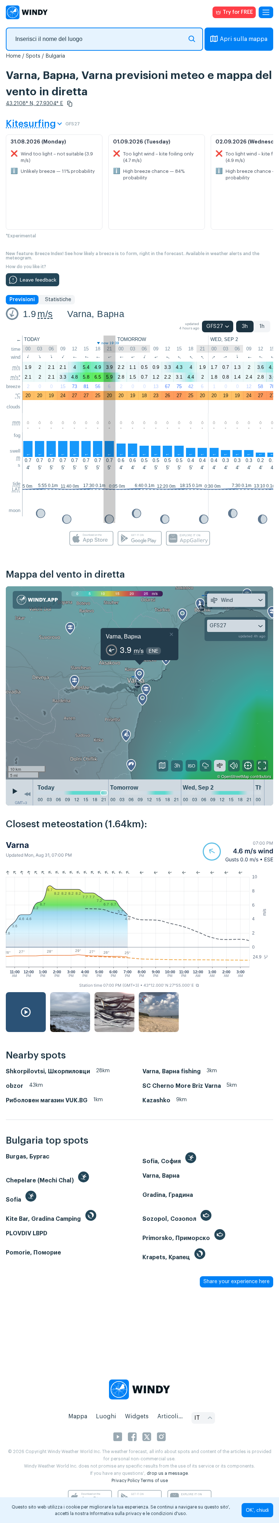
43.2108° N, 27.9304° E (34, 103)
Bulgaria (55, 56)
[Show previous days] (27, 794)
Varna (17, 845)
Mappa (77, 1416)
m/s (45, 314)
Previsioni (22, 299)
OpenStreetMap (235, 776)
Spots (33, 56)
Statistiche (58, 299)
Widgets (137, 1416)
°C (17, 395)
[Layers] (162, 765)
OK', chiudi (257, 1510)
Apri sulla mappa (243, 39)
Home (13, 56)
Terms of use (154, 1480)
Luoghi (106, 1416)
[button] (69, 103)
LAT (16, 489)
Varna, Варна (95, 314)
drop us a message (167, 1473)
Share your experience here (236, 1281)
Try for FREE (238, 12)
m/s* (15, 377)
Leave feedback (38, 280)
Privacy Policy (126, 1480)
